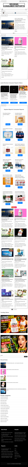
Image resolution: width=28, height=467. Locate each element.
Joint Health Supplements (4, 411)
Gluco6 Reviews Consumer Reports (20, 438)
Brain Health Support (4, 403)
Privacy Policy (17, 453)
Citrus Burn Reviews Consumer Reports (12, 382)
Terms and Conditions (18, 456)
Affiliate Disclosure (17, 455)
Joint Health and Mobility (18, 278)
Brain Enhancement (17, 257)
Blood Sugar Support (4, 400)
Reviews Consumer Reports (16, 463)
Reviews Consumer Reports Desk (7, 49)
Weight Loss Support (4, 421)
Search (2, 355)
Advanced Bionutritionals (5, 257)
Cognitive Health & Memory (5, 405)
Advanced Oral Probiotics (5, 278)
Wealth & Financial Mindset (19, 18)
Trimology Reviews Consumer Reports (6, 432)
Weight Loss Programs (4, 418)
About (15, 450)
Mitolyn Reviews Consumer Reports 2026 (12, 369)
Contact (16, 458)
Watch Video (4, 102)
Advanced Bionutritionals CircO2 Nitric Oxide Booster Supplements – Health (7, 259)
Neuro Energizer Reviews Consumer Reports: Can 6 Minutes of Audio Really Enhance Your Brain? (21, 259)
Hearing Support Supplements (5, 408)
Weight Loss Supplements (18, 46)
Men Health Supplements (4, 413)
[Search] (26, 9)
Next (15, 309)
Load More (14, 207)
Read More (16, 31)
